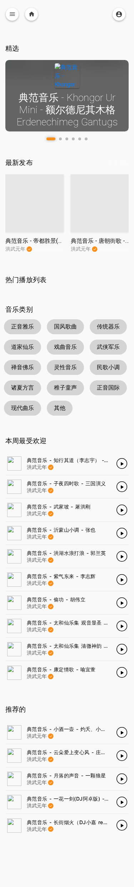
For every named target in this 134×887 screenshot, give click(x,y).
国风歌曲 (65, 326)
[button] (51, 139)
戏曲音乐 (65, 347)
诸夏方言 (22, 387)
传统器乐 (108, 326)
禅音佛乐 (22, 367)
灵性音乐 (65, 367)
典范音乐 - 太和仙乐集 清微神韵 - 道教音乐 (78, 646)
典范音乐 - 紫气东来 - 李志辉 (61, 576)
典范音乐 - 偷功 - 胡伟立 (56, 599)
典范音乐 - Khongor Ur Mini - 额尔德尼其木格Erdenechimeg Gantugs (67, 109)
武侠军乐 (108, 347)
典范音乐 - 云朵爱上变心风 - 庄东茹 (69, 752)
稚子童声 (65, 387)
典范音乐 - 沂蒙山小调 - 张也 (61, 530)
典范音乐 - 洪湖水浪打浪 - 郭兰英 (66, 553)
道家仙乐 (22, 347)
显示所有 (118, 163)
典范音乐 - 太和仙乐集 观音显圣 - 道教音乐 (78, 623)
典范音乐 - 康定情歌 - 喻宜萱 (61, 669)
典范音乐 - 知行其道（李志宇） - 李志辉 (74, 460)
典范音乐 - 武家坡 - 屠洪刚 (58, 506)
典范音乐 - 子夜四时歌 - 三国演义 (66, 483)
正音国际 (108, 387)
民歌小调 (108, 367)
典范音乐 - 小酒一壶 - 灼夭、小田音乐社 (74, 729)
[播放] (121, 463)
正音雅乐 (22, 326)
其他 (59, 408)
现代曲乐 (22, 408)
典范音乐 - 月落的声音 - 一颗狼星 (66, 775)
